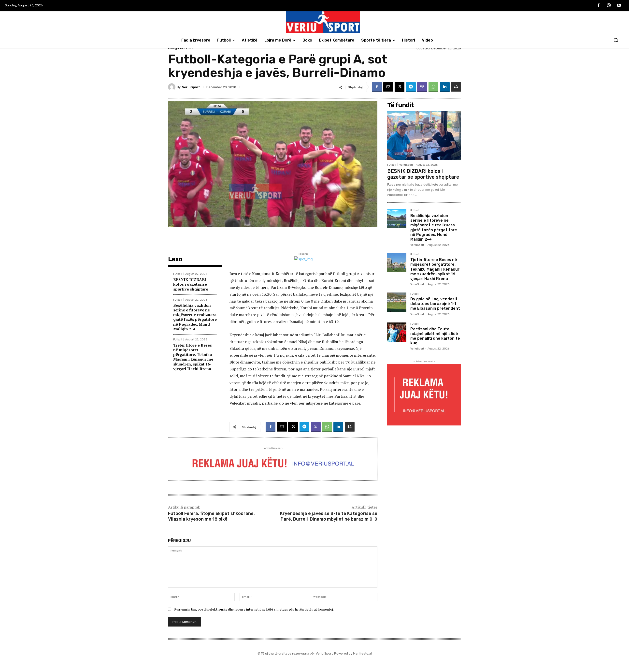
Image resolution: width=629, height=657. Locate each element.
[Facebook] (598, 5)
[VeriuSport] (172, 87)
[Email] (388, 87)
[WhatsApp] (433, 87)
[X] (399, 87)
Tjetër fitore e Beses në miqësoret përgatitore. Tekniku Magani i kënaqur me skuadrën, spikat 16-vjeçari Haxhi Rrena (193, 356)
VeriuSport (191, 87)
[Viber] (422, 87)
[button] (615, 40)
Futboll (177, 274)
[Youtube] (619, 5)
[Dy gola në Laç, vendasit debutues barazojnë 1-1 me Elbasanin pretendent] (396, 302)
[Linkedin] (445, 87)
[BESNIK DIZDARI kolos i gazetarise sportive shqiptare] (424, 135)
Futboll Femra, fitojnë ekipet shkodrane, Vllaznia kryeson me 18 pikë (211, 516)
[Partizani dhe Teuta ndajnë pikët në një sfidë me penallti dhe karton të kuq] (396, 332)
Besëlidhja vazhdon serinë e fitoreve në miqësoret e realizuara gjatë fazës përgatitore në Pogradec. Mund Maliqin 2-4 (195, 317)
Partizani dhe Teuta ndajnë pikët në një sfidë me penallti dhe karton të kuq (435, 336)
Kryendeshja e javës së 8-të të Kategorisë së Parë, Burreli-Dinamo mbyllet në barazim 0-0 (328, 516)
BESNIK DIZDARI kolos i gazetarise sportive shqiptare (190, 284)
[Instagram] (609, 5)
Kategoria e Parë (181, 48)
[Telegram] (411, 87)
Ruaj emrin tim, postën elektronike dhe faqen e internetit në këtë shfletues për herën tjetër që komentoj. (254, 609)
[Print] (456, 87)
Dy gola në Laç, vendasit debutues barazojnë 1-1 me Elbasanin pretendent (435, 304)
